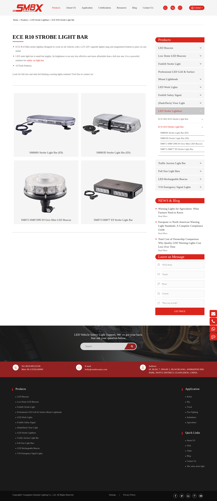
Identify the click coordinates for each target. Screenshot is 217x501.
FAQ (188, 446)
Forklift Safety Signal (169, 95)
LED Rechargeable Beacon (172, 179)
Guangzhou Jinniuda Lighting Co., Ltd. (39, 495)
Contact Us (148, 7)
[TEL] (213, 321)
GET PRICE (179, 311)
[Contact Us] (213, 336)
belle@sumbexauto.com (96, 369)
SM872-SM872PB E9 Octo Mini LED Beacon (46, 219)
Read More (162, 216)
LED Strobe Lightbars (39, 20)
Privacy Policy (129, 495)
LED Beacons (165, 47)
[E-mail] (213, 313)
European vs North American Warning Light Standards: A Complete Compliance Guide (180, 226)
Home (15, 20)
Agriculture (191, 422)
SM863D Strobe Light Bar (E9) (113, 152)
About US (71, 7)
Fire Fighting (192, 412)
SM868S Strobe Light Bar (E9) (46, 152)
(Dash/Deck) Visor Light (171, 103)
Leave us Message (171, 257)
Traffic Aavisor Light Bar (172, 163)
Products (56, 7)
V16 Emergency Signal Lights (174, 187)
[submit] (132, 346)
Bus (188, 402)
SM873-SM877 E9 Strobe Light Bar (113, 219)
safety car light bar (35, 60)
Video (189, 451)
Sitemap (112, 495)
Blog (134, 7)
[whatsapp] (213, 329)
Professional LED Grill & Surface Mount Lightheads (39, 412)
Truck (189, 407)
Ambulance (191, 417)
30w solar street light (195, 466)
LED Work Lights (168, 87)
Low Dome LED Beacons (172, 55)
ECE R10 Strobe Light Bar (63, 20)
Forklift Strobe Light (169, 63)
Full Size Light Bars (169, 171)
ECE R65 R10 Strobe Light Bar (173, 119)
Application (87, 7)
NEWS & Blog (169, 201)
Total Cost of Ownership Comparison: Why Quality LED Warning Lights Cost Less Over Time (179, 243)
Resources (121, 7)
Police (189, 397)
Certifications (104, 7)
